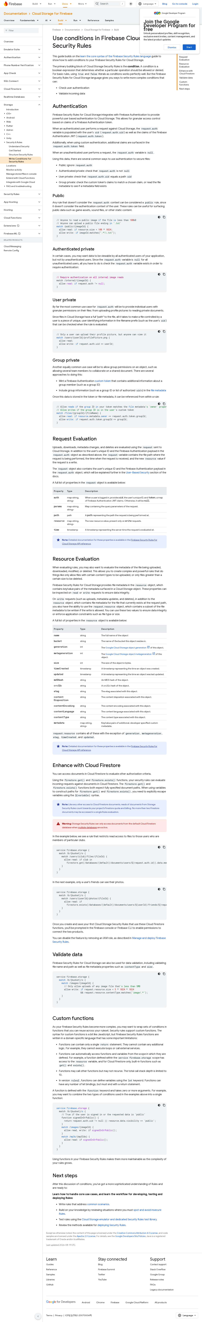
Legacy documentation (162, 1289)
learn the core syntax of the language (115, 56)
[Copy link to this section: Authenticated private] (97, 249)
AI (46, 20)
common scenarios (98, 1204)
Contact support (158, 1264)
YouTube (102, 1279)
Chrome (100, 1302)
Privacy (58, 1315)
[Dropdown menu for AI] (51, 20)
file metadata (158, 390)
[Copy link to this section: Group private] (83, 360)
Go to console (179, 3)
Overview (9, 20)
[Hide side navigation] (38, 1316)
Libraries (50, 1279)
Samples (109, 20)
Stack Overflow (158, 1269)
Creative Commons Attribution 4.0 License (137, 1233)
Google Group (157, 1274)
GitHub (49, 1284)
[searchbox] (21, 30)
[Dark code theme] (159, 217)
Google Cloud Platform (136, 1302)
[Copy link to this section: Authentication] (90, 106)
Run (50, 3)
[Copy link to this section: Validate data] (85, 955)
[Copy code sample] (164, 217)
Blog (164, 3)
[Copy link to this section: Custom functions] (97, 1019)
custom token (103, 381)
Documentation (15, 14)
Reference (93, 20)
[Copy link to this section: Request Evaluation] (100, 439)
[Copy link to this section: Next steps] (80, 1176)
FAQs (152, 1284)
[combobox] (109, 4)
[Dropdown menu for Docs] (71, 4)
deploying (112, 1225)
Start (189, 47)
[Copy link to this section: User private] (79, 300)
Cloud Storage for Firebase (52, 14)
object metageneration (128, 654)
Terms (49, 1315)
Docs (65, 3)
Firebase (57, 29)
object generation (125, 647)
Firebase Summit (106, 1269)
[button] (18, 49)
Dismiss (172, 47)
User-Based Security (137, 472)
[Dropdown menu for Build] (41, 4)
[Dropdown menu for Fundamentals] (38, 20)
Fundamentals (27, 20)
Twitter (101, 1274)
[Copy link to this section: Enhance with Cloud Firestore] (123, 766)
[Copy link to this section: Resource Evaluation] (102, 559)
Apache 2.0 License (86, 1236)
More (81, 3)
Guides (49, 1264)
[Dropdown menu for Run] (55, 4)
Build (35, 3)
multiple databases (87, 827)
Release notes (157, 1279)
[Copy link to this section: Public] (67, 196)
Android (86, 1302)
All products (161, 1302)
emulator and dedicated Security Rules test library (119, 1219)
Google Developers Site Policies (130, 1236)
